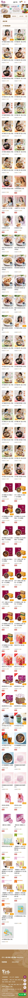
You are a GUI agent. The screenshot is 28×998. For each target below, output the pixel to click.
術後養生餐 (15, 17)
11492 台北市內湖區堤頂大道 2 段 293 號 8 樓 (11, 989)
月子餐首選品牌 (7, 16)
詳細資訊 (17, 977)
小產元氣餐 (22, 17)
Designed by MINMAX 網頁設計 (8, 995)
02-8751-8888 (4, 991)
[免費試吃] (24, 980)
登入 (16, 2)
